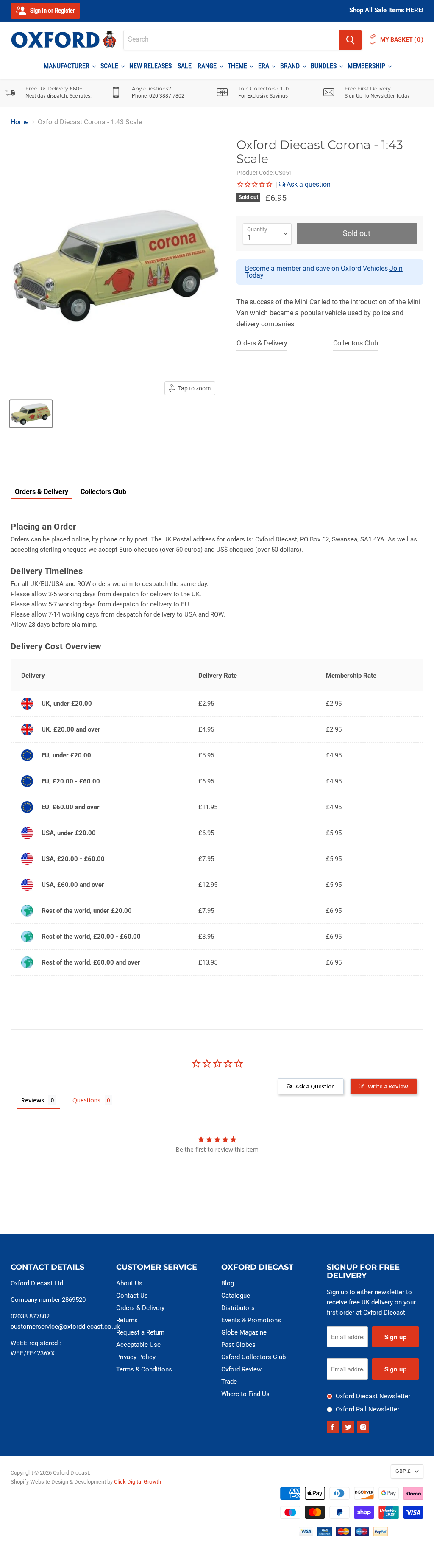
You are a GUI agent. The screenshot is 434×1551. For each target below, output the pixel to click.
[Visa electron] (324, 1534)
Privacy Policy (136, 1357)
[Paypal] (380, 1534)
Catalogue (235, 1295)
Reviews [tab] (32, 1100)
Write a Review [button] (388, 1086)
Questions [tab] (86, 1100)
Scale (110, 66)
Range (208, 66)
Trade (229, 1382)
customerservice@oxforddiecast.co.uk (65, 1326)
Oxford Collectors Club (253, 1357)
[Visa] (306, 1534)
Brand (290, 66)
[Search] (350, 40)
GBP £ (403, 1471)
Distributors (238, 1308)
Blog (227, 1283)
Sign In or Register (52, 10)
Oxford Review (241, 1369)
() (401, 39)
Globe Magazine (244, 1332)
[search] (231, 40)
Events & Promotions (251, 1320)
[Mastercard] (343, 1534)
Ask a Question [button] (315, 1086)
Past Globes (238, 1345)
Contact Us (132, 1295)
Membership (367, 66)
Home (19, 122)
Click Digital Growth (137, 1481)
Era (264, 66)
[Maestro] (362, 1534)
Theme (238, 66)
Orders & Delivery (261, 343)
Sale (185, 66)
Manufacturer (67, 66)
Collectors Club (355, 343)
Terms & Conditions (144, 1369)
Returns (127, 1320)
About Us (129, 1283)
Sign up (395, 1336)
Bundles (324, 66)
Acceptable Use (138, 1345)
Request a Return (140, 1332)
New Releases (150, 66)
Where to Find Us (245, 1394)
